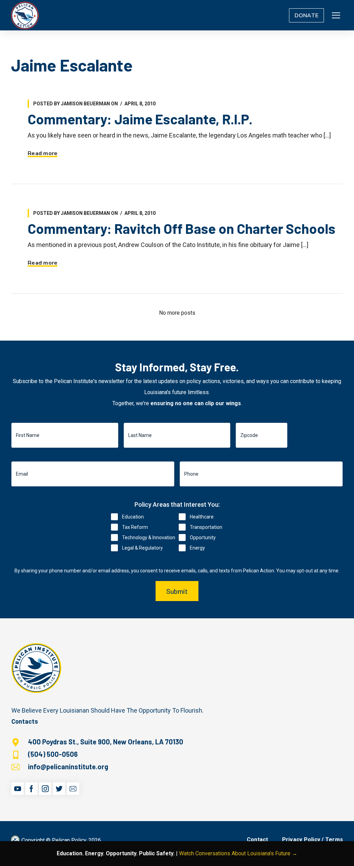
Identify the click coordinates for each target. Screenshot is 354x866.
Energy (197, 548)
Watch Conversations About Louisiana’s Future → (238, 853)
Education (133, 517)
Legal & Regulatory (142, 548)
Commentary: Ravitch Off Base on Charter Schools (181, 228)
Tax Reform (135, 527)
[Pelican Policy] (25, 15)
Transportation (206, 527)
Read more (42, 153)
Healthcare (202, 517)
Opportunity (203, 537)
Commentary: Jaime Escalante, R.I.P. (140, 119)
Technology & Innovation (148, 537)
